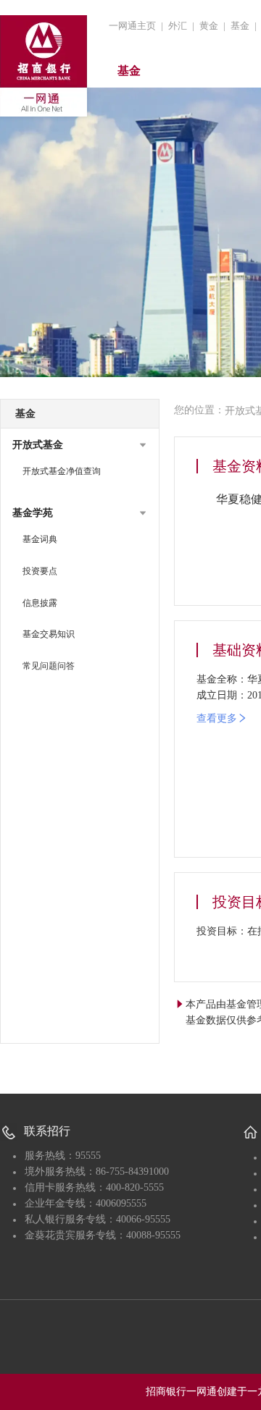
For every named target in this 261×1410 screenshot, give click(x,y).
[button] (80, 445)
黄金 (208, 25)
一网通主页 (132, 25)
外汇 (177, 25)
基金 (240, 25)
